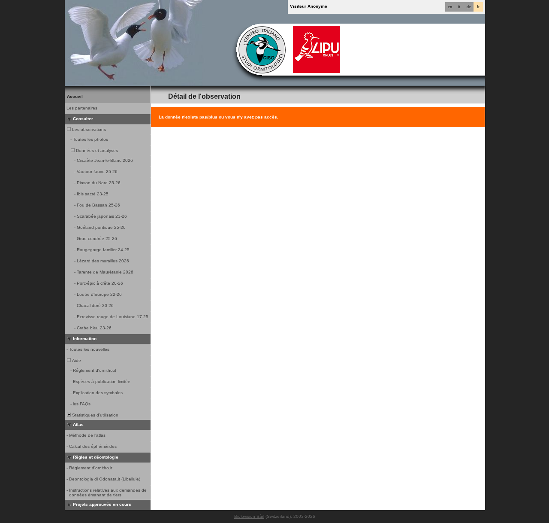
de (469, 7)
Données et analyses (96, 150)
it (459, 7)
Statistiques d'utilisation (94, 415)
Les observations (88, 129)
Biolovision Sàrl (249, 516)
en (450, 7)
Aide (76, 360)
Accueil (75, 96)
